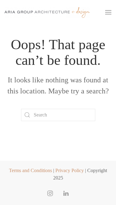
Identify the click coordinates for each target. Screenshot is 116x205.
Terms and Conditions (30, 170)
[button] (108, 12)
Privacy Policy (69, 170)
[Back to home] (47, 12)
